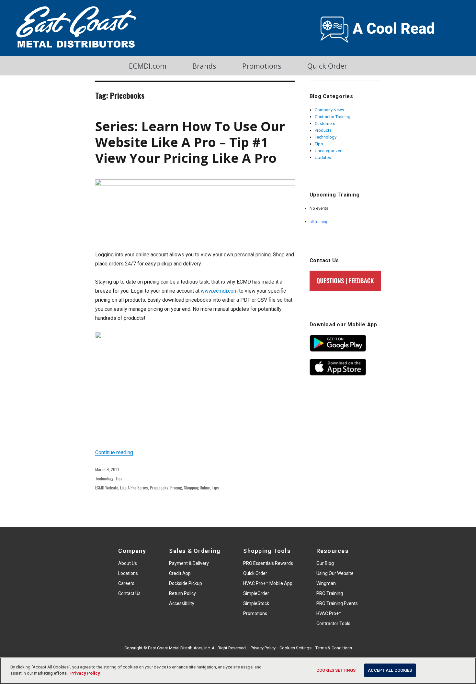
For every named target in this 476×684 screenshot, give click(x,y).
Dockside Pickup (185, 583)
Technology (104, 478)
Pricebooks (159, 487)
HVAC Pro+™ (329, 613)
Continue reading (114, 452)
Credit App (180, 573)
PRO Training (329, 593)
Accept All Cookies (390, 670)
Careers (126, 583)
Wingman (326, 583)
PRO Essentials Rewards (268, 563)
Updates (323, 157)
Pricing (176, 487)
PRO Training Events (337, 603)
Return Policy (182, 593)
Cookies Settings (295, 647)
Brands (204, 66)
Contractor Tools (333, 623)
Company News (329, 109)
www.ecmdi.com (219, 291)
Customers (325, 123)
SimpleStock (256, 603)
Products (323, 130)
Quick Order (327, 66)
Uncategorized (329, 150)
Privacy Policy (263, 647)
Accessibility (181, 603)
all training (319, 221)
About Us (127, 563)
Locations (128, 573)
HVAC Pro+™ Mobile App (267, 583)
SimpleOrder (256, 593)
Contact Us (129, 593)
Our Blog (325, 563)
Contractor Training (332, 116)
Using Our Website (335, 573)
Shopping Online (197, 487)
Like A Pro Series (134, 487)
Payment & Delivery (189, 563)
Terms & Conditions (333, 647)
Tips (118, 478)
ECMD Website (106, 487)
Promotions (261, 66)
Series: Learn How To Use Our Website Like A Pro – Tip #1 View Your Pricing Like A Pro (190, 142)
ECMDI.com (147, 66)
